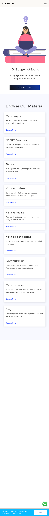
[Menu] (45, 3)
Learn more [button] (16, 513)
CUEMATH (8, 3)
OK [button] (40, 512)
